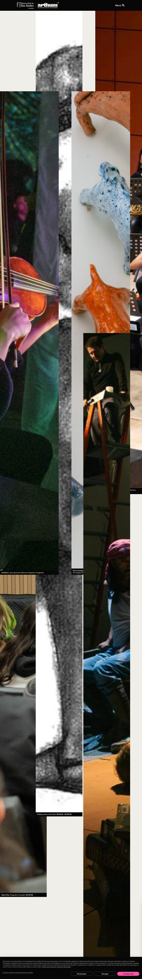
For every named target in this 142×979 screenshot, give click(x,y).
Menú (118, 5)
